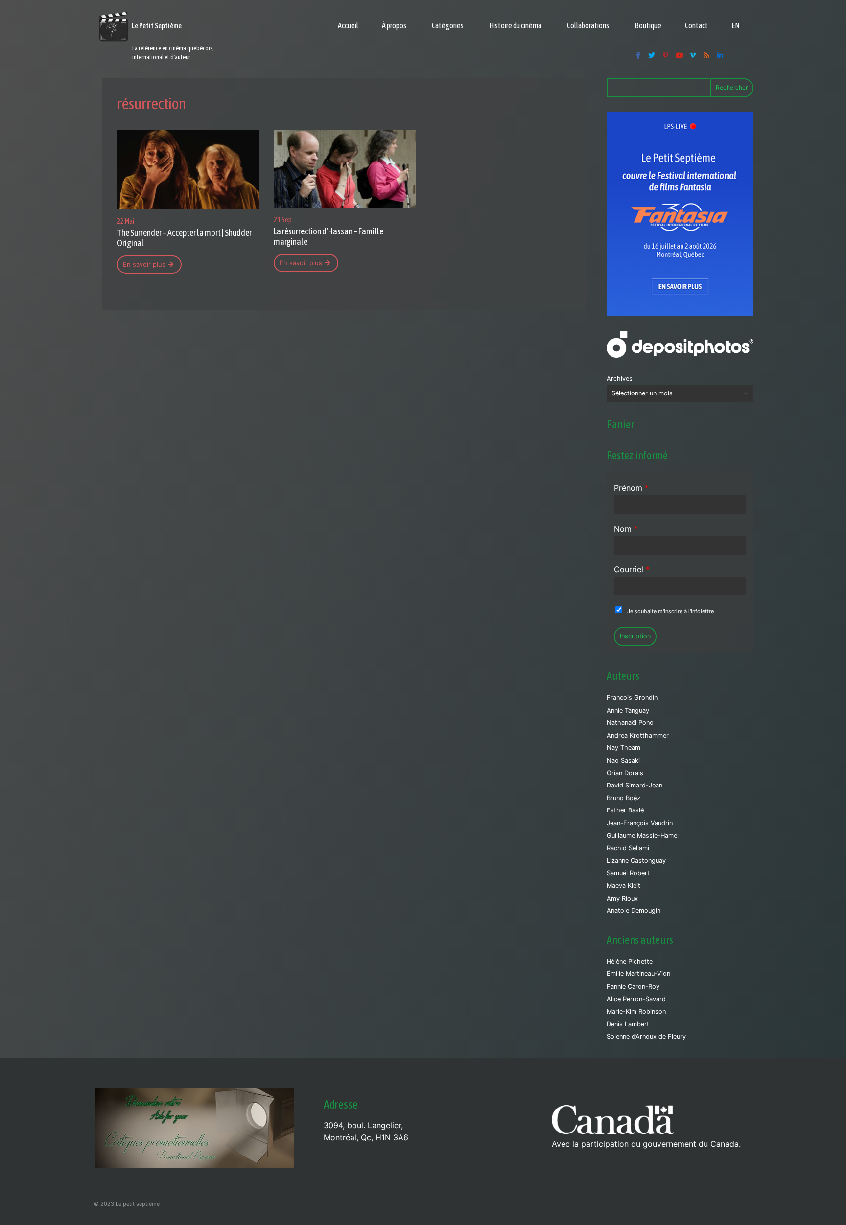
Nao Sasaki (623, 760)
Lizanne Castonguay (636, 860)
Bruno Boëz (623, 798)
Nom (626, 528)
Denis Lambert (628, 1024)
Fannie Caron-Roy (633, 986)
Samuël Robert (628, 873)
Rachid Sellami (628, 848)
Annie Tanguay (628, 710)
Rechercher (732, 87)
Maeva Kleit (623, 885)
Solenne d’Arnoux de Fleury (646, 1036)
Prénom (631, 488)
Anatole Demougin (633, 910)
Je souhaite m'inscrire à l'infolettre (670, 611)
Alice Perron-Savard (636, 999)
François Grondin (632, 697)
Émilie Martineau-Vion (638, 973)
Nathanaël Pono (630, 722)
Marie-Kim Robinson (636, 1011)
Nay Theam (623, 747)
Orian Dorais (625, 773)
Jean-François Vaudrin (640, 823)
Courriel (632, 569)
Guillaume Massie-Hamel (643, 835)
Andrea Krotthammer (638, 735)
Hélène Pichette (630, 961)
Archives (620, 378)
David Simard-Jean (634, 785)
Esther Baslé (625, 810)
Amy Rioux (622, 898)
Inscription (635, 636)
